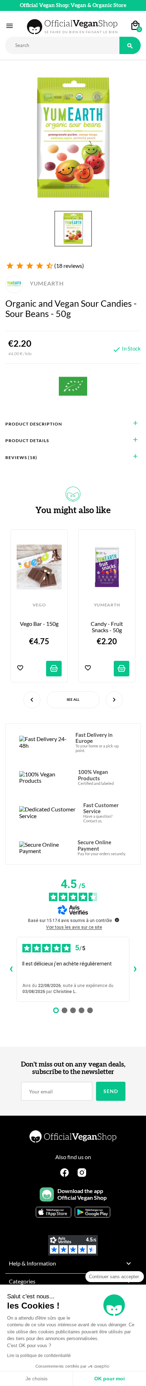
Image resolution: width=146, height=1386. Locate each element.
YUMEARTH (45, 283)
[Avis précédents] (11, 969)
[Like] (20, 668)
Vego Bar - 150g (39, 624)
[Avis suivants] (135, 969)
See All (73, 699)
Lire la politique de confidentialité (39, 1355)
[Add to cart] (54, 668)
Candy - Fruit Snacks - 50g (107, 627)
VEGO (39, 605)
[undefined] (117, 920)
